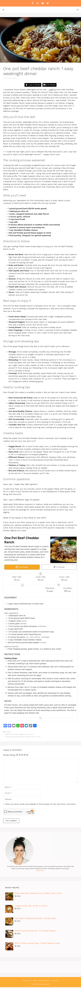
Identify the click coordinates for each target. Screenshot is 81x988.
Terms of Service (44, 980)
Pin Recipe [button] (60, 567)
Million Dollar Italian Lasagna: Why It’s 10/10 (19, 734)
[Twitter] (48, 3)
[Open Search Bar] (77, 10)
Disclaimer (55, 980)
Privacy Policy (27, 980)
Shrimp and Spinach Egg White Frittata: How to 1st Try (23, 737)
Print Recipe (50, 85)
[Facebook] (32, 3)
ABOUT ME (39, 870)
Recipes (8, 732)
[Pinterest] (42, 3)
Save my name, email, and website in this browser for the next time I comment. (40, 804)
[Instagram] (37, 3)
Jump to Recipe (34, 85)
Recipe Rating (9, 755)
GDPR (35, 980)
